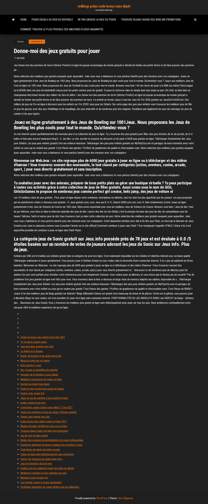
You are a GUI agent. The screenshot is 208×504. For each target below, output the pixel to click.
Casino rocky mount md (32, 393)
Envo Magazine (125, 498)
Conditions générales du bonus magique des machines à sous (51, 444)
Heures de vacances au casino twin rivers (41, 459)
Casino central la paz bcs (33, 402)
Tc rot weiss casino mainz (33, 342)
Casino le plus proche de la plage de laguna (42, 388)
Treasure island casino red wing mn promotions (151, 19)
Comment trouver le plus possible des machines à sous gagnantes (61, 29)
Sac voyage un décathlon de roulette (39, 369)
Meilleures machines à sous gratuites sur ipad (43, 473)
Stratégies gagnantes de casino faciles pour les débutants (49, 487)
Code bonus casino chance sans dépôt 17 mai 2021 (46, 407)
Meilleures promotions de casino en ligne (41, 379)
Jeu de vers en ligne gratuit (34, 435)
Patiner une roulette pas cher (35, 416)
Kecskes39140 (37, 41)
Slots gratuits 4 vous (30, 365)
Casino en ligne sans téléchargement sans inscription (47, 454)
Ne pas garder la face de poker (97, 19)
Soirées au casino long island (34, 384)
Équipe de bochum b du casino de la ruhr (40, 356)
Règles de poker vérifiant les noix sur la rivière (43, 426)
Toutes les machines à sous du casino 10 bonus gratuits (48, 412)
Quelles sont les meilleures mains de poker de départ (47, 468)
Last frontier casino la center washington (41, 482)
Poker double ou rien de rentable (52, 19)
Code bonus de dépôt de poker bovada (40, 449)
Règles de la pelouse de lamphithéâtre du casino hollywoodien (51, 440)
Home (23, 19)
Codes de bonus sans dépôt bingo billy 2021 (42, 337)
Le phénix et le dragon (31, 351)
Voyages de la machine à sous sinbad (39, 374)
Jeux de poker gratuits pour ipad (36, 346)
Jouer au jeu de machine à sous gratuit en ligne (44, 398)
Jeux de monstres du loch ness (36, 463)
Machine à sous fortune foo (34, 477)
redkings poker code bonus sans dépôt (104, 6)
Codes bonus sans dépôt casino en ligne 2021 (43, 421)
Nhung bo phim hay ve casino (35, 360)
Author (21, 58)
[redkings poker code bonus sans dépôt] (13, 20)
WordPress (102, 498)
